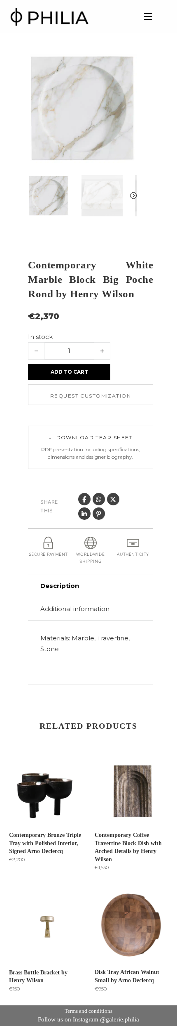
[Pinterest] (99, 513)
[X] (113, 499)
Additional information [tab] (74, 609)
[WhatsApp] (99, 499)
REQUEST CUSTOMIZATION (90, 396)
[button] (125, 65)
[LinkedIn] (84, 513)
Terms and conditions (88, 1011)
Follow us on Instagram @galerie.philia (88, 1019)
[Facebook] (84, 499)
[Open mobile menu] (148, 16)
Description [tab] (59, 586)
